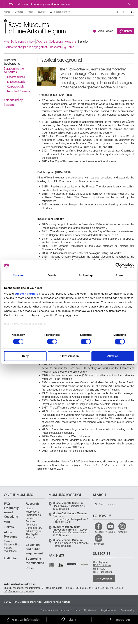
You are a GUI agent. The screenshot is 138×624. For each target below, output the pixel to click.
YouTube (110, 531)
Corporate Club (15, 86)
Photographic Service (33, 516)
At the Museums (10, 534)
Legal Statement (109, 610)
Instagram (122, 531)
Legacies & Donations (18, 91)
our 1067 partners (26, 293)
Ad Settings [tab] (85, 275)
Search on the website (51, 12)
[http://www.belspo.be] (52, 565)
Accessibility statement (86, 610)
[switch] (52, 341)
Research (56, 47)
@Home (69, 47)
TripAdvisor (98, 543)
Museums (70, 41)
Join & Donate (105, 31)
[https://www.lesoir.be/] (72, 564)
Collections (56, 41)
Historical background (12, 61)
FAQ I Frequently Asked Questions (11, 510)
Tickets (128, 31)
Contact (19, 11)
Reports (9, 104)
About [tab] (120, 275)
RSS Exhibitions (102, 565)
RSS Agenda (100, 562)
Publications (32, 511)
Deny (25, 356)
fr (124, 11)
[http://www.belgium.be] (61, 565)
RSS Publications (102, 571)
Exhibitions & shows (22, 41)
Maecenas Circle (16, 82)
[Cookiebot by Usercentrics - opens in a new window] (118, 265)
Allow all (112, 356)
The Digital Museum (32, 536)
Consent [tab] (18, 275)
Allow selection (69, 356)
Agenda (41, 41)
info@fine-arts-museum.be (19, 591)
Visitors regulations (10, 549)
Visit (6, 41)
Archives (30, 521)
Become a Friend (16, 77)
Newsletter (106, 578)
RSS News (99, 568)
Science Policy (13, 100)
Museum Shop (12, 544)
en (132, 11)
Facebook (99, 531)
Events (42, 11)
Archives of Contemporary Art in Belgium (34, 528)
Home (7, 11)
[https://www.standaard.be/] (84, 564)
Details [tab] (52, 275)
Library (30, 508)
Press (30, 11)
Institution (83, 41)
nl (117, 11)
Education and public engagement (26, 47)
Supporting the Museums (14, 70)
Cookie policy (127, 610)
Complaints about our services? (56, 610)
